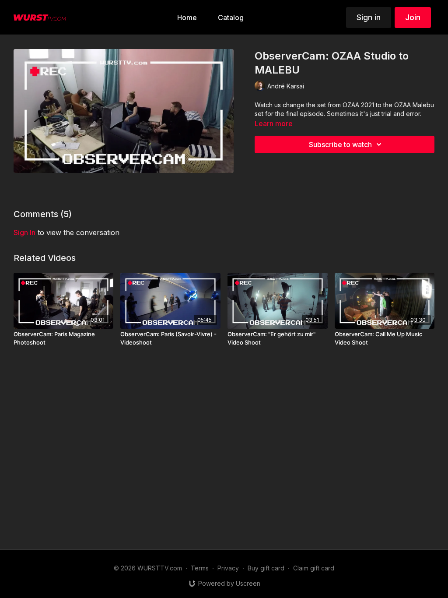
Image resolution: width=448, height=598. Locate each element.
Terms (200, 568)
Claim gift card (313, 568)
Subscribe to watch (340, 144)
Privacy (228, 568)
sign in (24, 232)
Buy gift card (266, 568)
